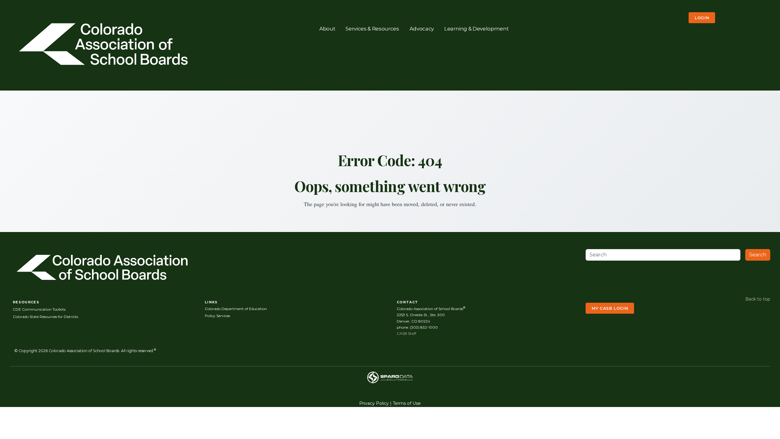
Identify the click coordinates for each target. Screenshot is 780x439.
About (327, 28)
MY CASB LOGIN (610, 308)
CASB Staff (406, 333)
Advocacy (422, 28)
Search (757, 255)
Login (702, 17)
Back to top (757, 299)
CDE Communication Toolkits (39, 309)
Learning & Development (476, 28)
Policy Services (217, 315)
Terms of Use (407, 403)
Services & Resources (372, 28)
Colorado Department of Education (236, 308)
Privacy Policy (374, 403)
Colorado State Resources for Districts (45, 316)
